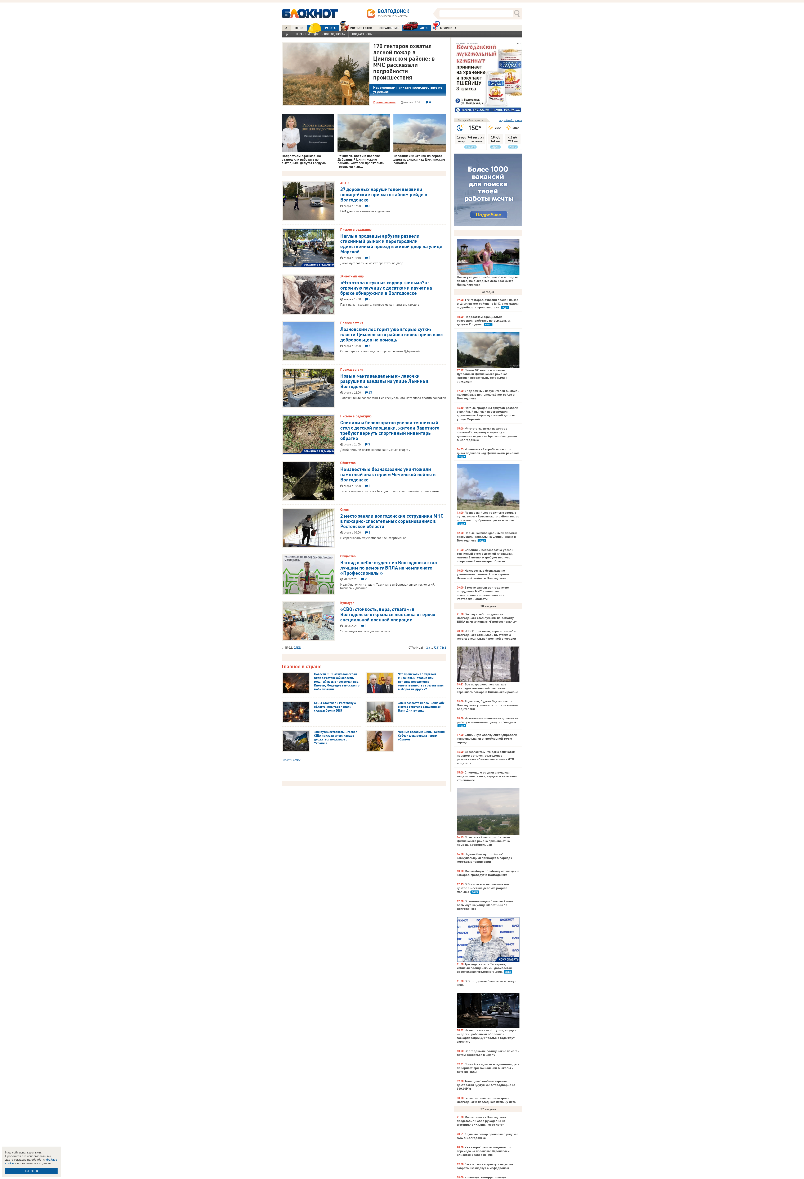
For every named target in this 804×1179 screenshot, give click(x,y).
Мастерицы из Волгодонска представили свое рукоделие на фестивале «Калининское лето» (481, 1120)
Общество (348, 462)
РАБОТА (330, 28)
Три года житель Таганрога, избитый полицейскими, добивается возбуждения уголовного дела (484, 967)
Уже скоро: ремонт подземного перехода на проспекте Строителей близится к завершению (484, 1151)
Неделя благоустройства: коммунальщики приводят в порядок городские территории (484, 857)
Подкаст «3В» (362, 34)
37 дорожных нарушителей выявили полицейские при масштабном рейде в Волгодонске (383, 194)
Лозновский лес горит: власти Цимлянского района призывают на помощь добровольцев (483, 840)
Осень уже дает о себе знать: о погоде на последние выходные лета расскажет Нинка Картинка (487, 280)
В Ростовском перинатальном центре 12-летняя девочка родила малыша (483, 888)
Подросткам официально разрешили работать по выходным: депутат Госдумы (484, 320)
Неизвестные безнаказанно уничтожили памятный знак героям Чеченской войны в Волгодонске (388, 474)
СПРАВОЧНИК (389, 28)
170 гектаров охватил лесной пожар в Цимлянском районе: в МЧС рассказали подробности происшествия (404, 61)
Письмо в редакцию (355, 229)
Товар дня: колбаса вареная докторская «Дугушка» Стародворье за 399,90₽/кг (486, 1084)
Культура (347, 602)
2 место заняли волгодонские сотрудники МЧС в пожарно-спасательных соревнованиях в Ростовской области (391, 521)
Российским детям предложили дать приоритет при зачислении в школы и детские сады (488, 1067)
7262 (443, 647)
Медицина (448, 28)
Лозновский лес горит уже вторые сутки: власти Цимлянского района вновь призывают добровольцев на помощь (392, 334)
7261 (436, 647)
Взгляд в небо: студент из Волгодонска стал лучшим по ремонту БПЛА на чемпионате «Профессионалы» (388, 567)
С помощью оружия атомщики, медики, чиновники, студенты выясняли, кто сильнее (487, 776)
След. (298, 647)
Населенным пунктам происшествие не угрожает (407, 89)
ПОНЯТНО (31, 1171)
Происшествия (384, 102)
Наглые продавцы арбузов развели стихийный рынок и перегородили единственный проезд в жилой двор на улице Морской (391, 243)
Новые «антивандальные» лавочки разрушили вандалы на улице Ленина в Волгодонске (384, 381)
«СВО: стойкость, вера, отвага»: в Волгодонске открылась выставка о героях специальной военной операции (387, 614)
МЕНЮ (299, 28)
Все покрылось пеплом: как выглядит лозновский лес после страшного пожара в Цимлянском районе (487, 688)
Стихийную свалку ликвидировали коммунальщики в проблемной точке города (487, 738)
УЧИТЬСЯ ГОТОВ (360, 28)
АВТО (424, 28)
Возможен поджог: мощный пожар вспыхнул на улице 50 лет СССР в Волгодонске (486, 904)
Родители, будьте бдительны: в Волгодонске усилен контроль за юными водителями (487, 705)
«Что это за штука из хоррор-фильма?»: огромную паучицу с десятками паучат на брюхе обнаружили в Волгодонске (386, 287)
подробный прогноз (510, 120)
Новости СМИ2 (291, 760)
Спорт (344, 509)
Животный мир (352, 276)
